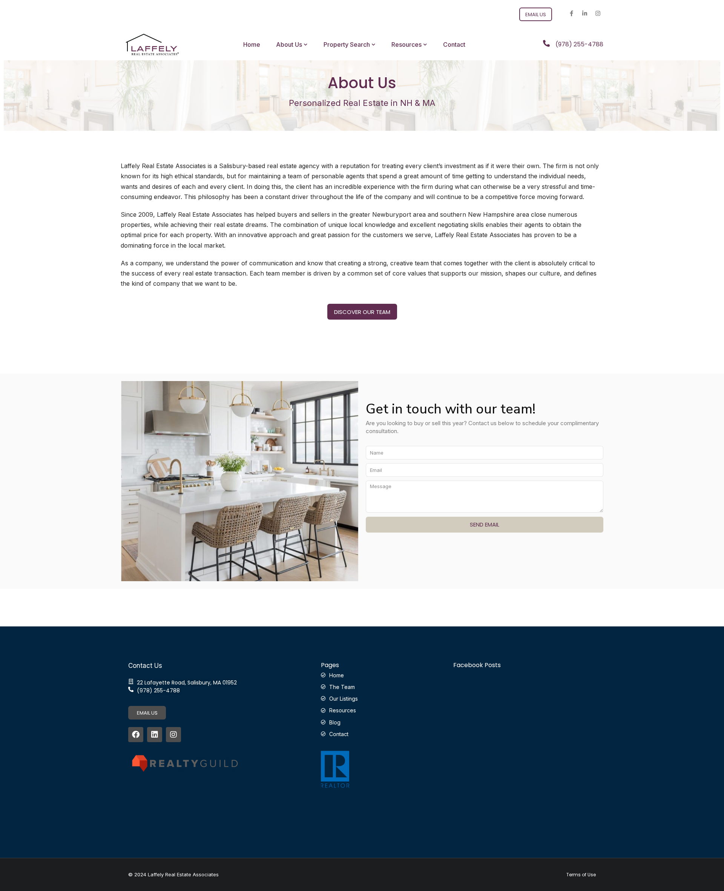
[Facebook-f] (571, 13)
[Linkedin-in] (584, 13)
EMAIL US (147, 712)
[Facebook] (135, 734)
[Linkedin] (154, 734)
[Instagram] (597, 13)
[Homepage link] (152, 44)
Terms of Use (581, 875)
